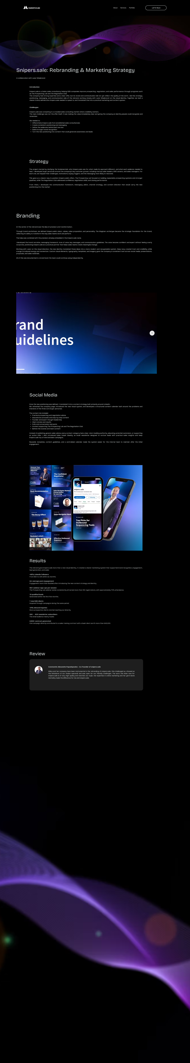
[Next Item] (152, 333)
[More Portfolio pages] (135, 7)
